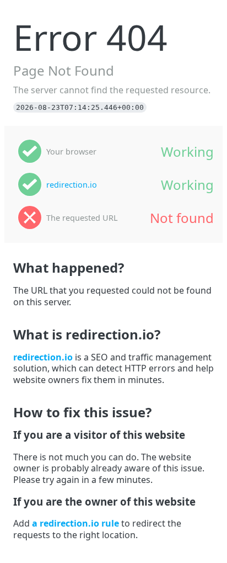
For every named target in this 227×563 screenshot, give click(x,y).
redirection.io (71, 184)
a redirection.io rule (75, 523)
